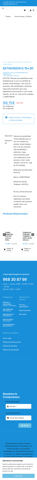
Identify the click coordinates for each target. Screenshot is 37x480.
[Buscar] (33, 10)
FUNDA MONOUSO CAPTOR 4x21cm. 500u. (9, 236)
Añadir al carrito (9, 249)
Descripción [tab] (8, 136)
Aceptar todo (18, 476)
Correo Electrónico (13, 413)
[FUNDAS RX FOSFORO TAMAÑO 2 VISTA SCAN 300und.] (27, 219)
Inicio (4, 62)
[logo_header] (7, 8)
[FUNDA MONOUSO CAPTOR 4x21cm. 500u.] (10, 219)
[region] (18, 469)
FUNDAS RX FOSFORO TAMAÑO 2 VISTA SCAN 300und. (27, 236)
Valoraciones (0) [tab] (8, 142)
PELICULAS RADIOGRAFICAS (19, 72)
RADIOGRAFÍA (7, 74)
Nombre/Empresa (13, 401)
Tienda (10, 62)
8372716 (16, 75)
